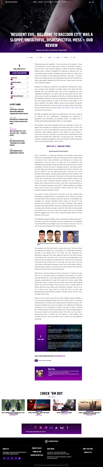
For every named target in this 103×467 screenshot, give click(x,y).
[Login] (90, 2)
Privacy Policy (37, 448)
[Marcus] (41, 373)
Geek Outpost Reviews (45, 360)
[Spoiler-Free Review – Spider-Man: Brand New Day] (38, 405)
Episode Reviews (90, 411)
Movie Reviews (38, 411)
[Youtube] (19, 458)
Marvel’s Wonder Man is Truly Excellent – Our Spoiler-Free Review (90, 413)
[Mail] (53, 377)
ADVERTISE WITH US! (37, 455)
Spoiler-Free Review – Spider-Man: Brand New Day (38, 413)
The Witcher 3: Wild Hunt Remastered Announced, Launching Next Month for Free (19, 111)
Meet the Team (88, 449)
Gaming (11, 107)
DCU (11, 127)
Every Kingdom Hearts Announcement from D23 (17, 152)
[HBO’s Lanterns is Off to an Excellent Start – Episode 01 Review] (13, 405)
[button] (93, 2)
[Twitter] (4, 458)
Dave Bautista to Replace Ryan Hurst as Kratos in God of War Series (19, 121)
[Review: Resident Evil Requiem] (64, 405)
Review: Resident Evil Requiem (64, 413)
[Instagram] (11, 458)
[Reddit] (15, 458)
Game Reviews (64, 411)
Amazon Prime (13, 117)
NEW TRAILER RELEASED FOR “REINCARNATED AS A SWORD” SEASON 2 (17, 143)
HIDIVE (11, 139)
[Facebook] (8, 458)
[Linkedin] (51, 377)
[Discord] (48, 377)
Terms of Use (37, 451)
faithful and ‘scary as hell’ (65, 107)
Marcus (51, 369)
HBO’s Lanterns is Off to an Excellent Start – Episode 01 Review (18, 133)
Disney (11, 149)
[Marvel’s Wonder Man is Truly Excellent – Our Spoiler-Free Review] (89, 405)
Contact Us (88, 452)
